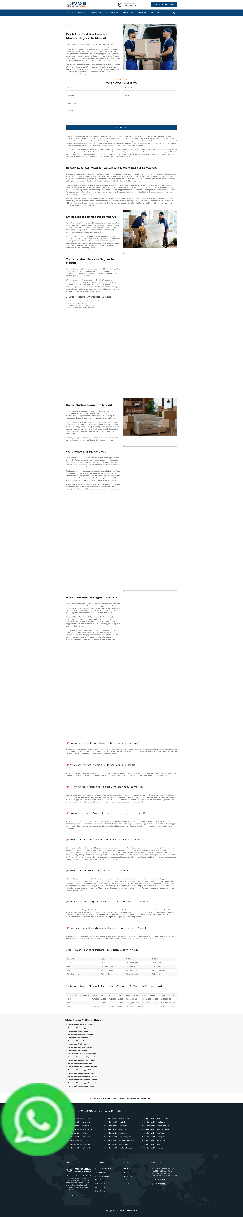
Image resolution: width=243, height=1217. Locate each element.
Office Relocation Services (104, 1180)
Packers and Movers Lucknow (117, 1129)
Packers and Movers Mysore (155, 1137)
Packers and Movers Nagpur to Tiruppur (82, 1073)
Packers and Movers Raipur (78, 1140)
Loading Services (100, 1187)
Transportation (100, 1172)
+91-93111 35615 (132, 6)
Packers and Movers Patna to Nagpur (81, 1086)
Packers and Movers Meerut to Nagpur (81, 1025)
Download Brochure (164, 5)
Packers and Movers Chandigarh (118, 1137)
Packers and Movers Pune (78, 1133)
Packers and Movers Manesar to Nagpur (82, 1060)
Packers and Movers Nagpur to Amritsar (82, 1070)
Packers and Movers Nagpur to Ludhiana (82, 1067)
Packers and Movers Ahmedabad (80, 1148)
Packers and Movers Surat (154, 1144)
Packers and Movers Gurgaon (117, 1133)
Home (70, 13)
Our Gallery (128, 13)
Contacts (155, 13)
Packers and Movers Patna (116, 1126)
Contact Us (127, 1184)
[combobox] (121, 103)
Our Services (96, 13)
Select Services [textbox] (72, 103)
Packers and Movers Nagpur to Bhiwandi (82, 1076)
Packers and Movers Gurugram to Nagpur (82, 1054)
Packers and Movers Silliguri (79, 1144)
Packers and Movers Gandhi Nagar (119, 1148)
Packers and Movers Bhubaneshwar (120, 1140)
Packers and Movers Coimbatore (156, 1129)
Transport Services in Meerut (78, 1044)
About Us (81, 13)
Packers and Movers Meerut (77, 1041)
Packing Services (100, 1184)
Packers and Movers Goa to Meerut (80, 1047)
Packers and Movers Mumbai (79, 1137)
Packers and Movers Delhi (116, 1122)
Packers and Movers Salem (154, 1133)
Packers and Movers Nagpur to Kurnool (81, 1083)
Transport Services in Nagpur (78, 1031)
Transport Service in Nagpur (78, 1037)
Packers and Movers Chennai (79, 1118)
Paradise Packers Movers (128, 1211)
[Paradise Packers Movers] (76, 5)
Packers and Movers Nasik (154, 1148)
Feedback (142, 13)
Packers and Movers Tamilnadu (156, 1140)
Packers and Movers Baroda (117, 1144)
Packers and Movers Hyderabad (118, 1118)
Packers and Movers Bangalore (80, 1129)
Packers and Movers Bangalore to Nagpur (82, 1063)
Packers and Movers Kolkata (79, 1122)
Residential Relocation (102, 1169)
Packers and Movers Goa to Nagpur (80, 1034)
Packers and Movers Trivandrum (156, 1126)
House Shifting (100, 1191)
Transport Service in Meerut (77, 1050)
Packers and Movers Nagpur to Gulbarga (82, 1079)
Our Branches (112, 13)
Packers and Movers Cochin (154, 1122)
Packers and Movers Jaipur (78, 1126)
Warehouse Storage (102, 1176)
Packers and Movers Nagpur (78, 1028)
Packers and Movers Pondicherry (157, 1118)
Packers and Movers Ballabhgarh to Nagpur (83, 1057)
